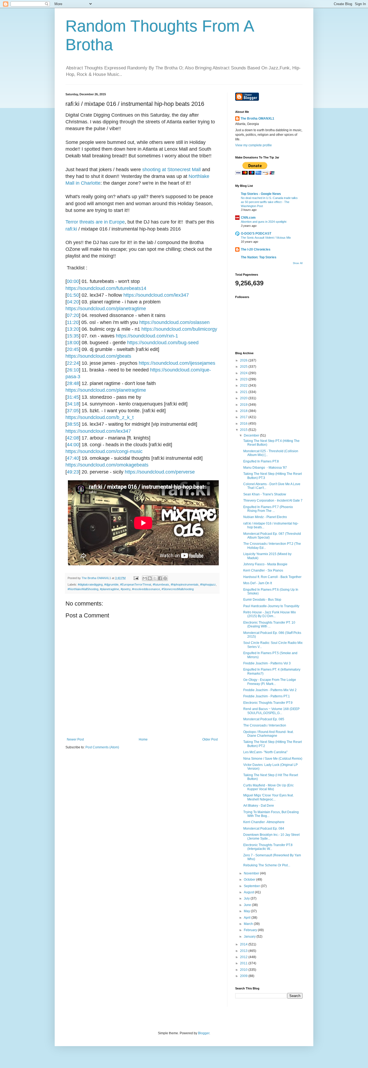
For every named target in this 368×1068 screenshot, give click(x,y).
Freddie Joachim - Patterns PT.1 (266, 696)
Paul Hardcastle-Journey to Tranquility (271, 606)
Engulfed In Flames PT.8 (261, 461)
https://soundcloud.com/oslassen (174, 322)
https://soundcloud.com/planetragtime (105, 308)
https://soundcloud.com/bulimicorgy (179, 329)
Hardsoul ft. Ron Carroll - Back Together (272, 577)
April (247, 918)
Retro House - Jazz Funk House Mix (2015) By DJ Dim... (269, 614)
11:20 (73, 322)
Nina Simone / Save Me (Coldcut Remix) (272, 759)
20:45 (73, 349)
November (252, 873)
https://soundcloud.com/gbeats (98, 356)
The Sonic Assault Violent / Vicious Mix (266, 237)
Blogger (203, 1033)
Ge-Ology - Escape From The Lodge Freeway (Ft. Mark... (269, 681)
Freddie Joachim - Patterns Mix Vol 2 (270, 690)
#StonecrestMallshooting (178, 589)
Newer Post (75, 739)
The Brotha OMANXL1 (257, 118)
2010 (244, 970)
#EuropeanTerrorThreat (135, 584)
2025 (244, 367)
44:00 (73, 444)
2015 (244, 430)
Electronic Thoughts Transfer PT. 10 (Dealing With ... (269, 624)
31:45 (73, 397)
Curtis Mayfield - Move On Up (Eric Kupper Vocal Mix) (268, 787)
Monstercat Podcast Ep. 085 (263, 719)
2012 (244, 957)
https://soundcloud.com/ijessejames (177, 363)
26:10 (73, 370)
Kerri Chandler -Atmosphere (263, 822)
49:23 (73, 472)
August (249, 892)
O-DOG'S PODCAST (256, 233)
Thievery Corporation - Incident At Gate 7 (273, 500)
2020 (244, 398)
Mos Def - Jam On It (257, 583)
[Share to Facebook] (160, 578)
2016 (244, 423)
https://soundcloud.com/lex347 (156, 295)
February (251, 930)
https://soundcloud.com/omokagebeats (106, 465)
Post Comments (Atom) (102, 747)
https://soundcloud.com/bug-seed (163, 342)
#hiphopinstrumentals (185, 584)
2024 (244, 373)
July (247, 898)
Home (143, 739)
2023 (244, 379)
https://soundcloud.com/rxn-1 (147, 336)
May (247, 911)
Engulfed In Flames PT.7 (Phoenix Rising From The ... (268, 509)
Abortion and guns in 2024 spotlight (263, 221)
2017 (244, 417)
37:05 (73, 410)
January (250, 936)
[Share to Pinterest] (165, 578)
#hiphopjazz (208, 584)
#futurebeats (161, 584)
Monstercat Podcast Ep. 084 (263, 828)
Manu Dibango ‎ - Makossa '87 (265, 467)
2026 (244, 360)
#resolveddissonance (146, 589)
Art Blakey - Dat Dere (258, 805)
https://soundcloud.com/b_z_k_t (99, 417)
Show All (298, 263)
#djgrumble (111, 584)
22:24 (73, 363)
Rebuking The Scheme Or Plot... (266, 865)
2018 (244, 411)
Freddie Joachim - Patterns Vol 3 (267, 663)
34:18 (73, 404)
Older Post (210, 739)
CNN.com (248, 217)
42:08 (73, 438)
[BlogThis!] (149, 578)
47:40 (73, 458)
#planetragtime (109, 589)
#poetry (125, 589)
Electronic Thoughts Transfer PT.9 (268, 703)
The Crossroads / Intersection (264, 725)
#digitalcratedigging (90, 584)
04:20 (73, 302)
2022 (244, 385)
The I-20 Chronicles (255, 249)
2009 (244, 976)
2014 (244, 944)
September (252, 886)
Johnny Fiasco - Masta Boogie (265, 564)
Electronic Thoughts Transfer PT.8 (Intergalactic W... (268, 847)
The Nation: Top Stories (258, 257)
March (249, 924)
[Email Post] (135, 578)
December (252, 435)
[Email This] (144, 578)
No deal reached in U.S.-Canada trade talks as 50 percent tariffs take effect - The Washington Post (269, 202)
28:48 (73, 383)
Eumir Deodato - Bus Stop (262, 599)
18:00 (73, 342)
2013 (244, 951)
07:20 (73, 315)
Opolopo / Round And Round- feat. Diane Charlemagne (268, 734)
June (248, 905)
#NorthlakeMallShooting (83, 589)
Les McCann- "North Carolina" (265, 752)
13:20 (73, 329)
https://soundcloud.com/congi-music (104, 451)
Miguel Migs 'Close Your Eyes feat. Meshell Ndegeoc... (268, 797)
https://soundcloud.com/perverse (160, 472)
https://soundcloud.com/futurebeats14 (105, 288)
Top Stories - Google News (261, 194)
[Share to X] (155, 578)
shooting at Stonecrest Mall (171, 169)
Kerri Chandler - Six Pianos (263, 570)
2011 (244, 963)
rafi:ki (71, 229)
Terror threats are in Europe (95, 222)
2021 (244, 392)
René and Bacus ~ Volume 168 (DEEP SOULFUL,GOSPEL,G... (271, 711)
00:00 (73, 281)
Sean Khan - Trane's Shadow (264, 494)
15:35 (73, 336)
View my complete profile (253, 145)
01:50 (73, 295)
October (250, 879)
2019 (244, 405)
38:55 (73, 424)
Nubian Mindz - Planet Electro (265, 517)
